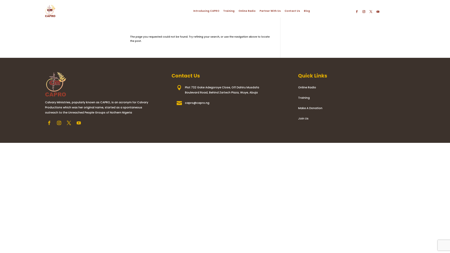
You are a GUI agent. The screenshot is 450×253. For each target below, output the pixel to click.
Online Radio (247, 11)
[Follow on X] (371, 11)
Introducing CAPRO (206, 11)
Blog (307, 11)
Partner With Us (270, 11)
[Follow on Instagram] (364, 11)
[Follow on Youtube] (378, 11)
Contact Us (292, 11)
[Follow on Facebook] (357, 11)
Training (228, 11)
